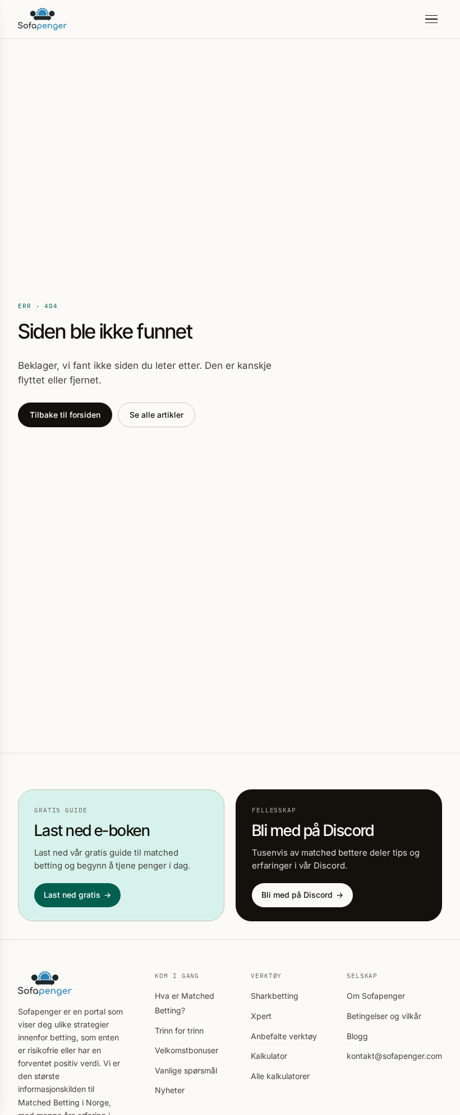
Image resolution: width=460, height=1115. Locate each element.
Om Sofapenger (376, 995)
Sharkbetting (274, 995)
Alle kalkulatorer (280, 1076)
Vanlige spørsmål (186, 1070)
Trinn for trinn (179, 1030)
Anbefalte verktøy (284, 1036)
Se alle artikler (156, 414)
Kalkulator (269, 1056)
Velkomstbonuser (186, 1050)
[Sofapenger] (42, 19)
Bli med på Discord (302, 894)
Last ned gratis (77, 894)
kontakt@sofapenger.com (394, 1056)
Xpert (261, 1016)
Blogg (357, 1036)
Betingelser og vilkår (384, 1016)
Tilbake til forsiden (65, 414)
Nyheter (170, 1090)
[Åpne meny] (431, 19)
